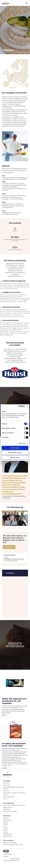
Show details (22, 443)
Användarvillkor (7, 854)
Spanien (5, 822)
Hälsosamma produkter (10, 811)
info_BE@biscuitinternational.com (14, 559)
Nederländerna (7, 834)
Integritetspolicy (15, 858)
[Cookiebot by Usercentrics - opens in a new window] (19, 406)
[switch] (26, 428)
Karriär (5, 798)
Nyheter (5, 794)
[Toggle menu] (26, 3)
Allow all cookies (15, 448)
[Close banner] (27, 406)
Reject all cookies (15, 457)
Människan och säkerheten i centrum (14, 805)
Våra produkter (8, 840)
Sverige (5, 832)
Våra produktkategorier (10, 842)
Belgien (5, 830)
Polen (5, 826)
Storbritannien (7, 820)
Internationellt (7, 836)
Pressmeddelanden (9, 796)
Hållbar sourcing (8, 807)
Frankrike (6, 818)
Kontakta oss (9, 547)
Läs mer (4, 715)
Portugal (5, 824)
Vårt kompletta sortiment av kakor (13, 844)
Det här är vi (6, 783)
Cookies (5, 856)
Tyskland (5, 828)
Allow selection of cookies (15, 452)
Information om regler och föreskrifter (14, 792)
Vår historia (6, 785)
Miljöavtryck (6, 809)
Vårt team (6, 790)
